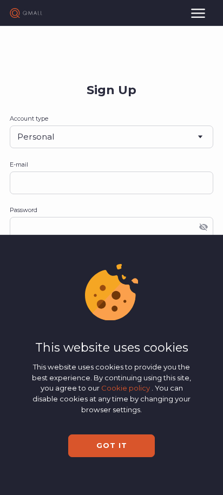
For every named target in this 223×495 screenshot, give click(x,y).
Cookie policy (126, 388)
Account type (29, 118)
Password (23, 210)
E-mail (19, 164)
